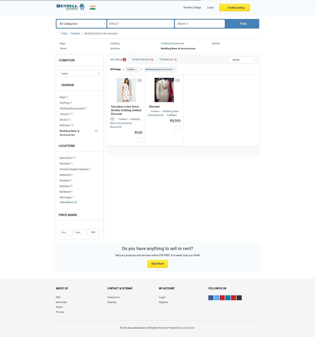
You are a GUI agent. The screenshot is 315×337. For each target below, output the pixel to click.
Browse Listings (192, 7)
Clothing (114, 43)
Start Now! (157, 263)
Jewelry (215, 43)
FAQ (58, 297)
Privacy (60, 311)
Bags (62, 43)
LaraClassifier (187, 328)
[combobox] (81, 24)
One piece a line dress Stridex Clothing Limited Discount (126, 110)
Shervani (154, 106)
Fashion (75, 33)
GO (93, 232)
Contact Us (113, 297)
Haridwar (66, 163)
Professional (168, 59)
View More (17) (68, 202)
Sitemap (111, 302)
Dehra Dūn (67, 157)
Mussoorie (116, 126)
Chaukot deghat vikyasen (75, 169)
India (64, 33)
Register (163, 302)
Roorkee (66, 180)
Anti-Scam (61, 302)
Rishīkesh (66, 191)
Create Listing (235, 7)
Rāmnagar (67, 197)
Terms (59, 307)
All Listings (117, 59)
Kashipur (66, 186)
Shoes (63, 48)
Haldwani (66, 174)
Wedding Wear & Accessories (79, 132)
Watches (115, 48)
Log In (162, 297)
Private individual (142, 59)
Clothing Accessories (172, 43)
